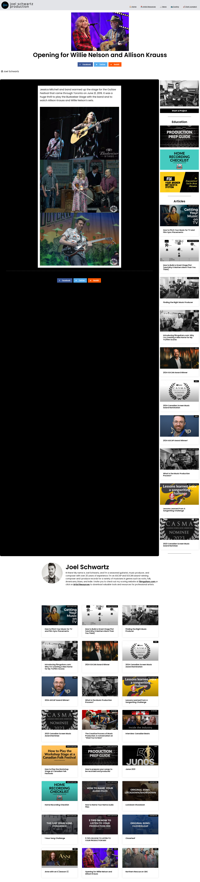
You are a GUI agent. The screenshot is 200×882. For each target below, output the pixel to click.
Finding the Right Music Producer (178, 302)
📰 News (163, 7)
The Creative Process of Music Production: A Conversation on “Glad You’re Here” (99, 735)
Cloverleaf (130, 838)
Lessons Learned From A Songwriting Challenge (174, 509)
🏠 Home (132, 7)
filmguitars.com (147, 581)
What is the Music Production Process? (176, 474)
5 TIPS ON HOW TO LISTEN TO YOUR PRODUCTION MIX (98, 839)
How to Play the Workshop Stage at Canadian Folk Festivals (57, 771)
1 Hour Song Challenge (55, 838)
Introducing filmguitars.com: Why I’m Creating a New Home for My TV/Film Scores (178, 337)
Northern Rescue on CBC (137, 871)
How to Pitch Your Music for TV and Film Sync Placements (179, 231)
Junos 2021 (130, 769)
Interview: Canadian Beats (138, 733)
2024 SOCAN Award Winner (175, 372)
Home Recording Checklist (57, 805)
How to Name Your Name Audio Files (99, 806)
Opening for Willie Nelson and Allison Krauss (98, 872)
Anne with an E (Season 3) (57, 871)
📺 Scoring (175, 7)
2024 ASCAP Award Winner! (175, 440)
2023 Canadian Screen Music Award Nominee (176, 544)
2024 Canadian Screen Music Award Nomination (176, 406)
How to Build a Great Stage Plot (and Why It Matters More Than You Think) (179, 267)
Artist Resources (81, 584)
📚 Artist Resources (148, 7)
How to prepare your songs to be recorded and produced (98, 770)
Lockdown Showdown (135, 805)
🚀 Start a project (190, 7)
